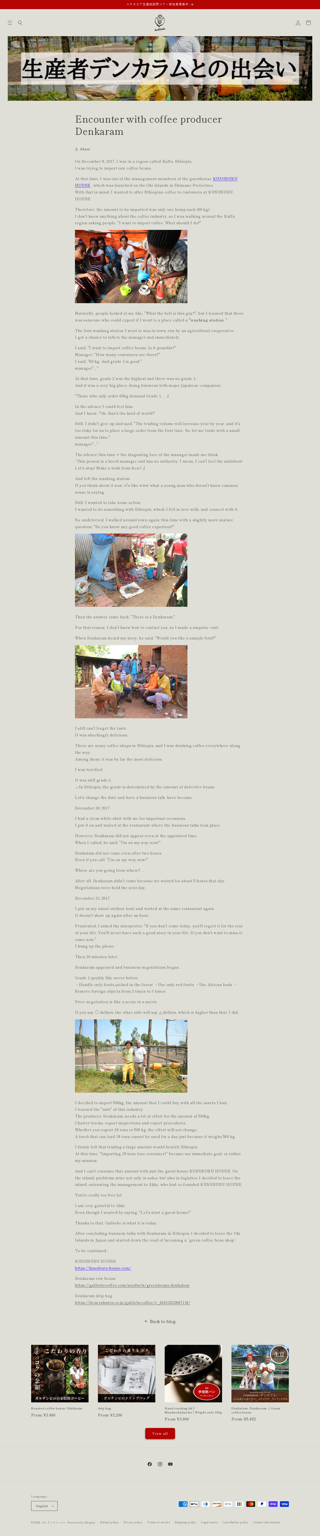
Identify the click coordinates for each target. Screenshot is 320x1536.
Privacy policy (133, 1522)
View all (160, 1433)
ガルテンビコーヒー (54, 1522)
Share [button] (85, 149)
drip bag (104, 1408)
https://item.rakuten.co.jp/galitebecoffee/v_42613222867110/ (132, 1302)
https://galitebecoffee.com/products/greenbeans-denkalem (132, 1285)
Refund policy (109, 1522)
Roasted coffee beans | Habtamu (57, 1408)
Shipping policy (185, 1522)
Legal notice (209, 1522)
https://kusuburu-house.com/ (103, 1268)
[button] (10, 23)
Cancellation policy (235, 1522)
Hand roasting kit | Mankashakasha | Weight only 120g (193, 1410)
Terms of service (158, 1522)
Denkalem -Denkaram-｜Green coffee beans (255, 1410)
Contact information (266, 1522)
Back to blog (163, 1321)
